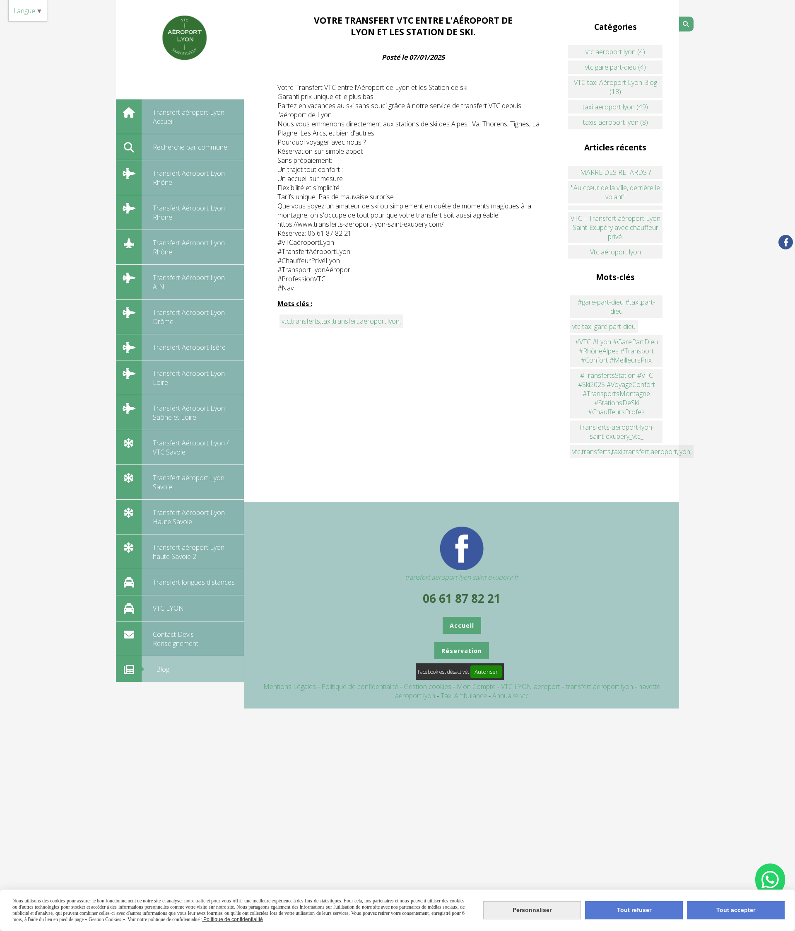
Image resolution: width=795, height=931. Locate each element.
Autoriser (486, 671)
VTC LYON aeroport (531, 686)
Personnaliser (532, 910)
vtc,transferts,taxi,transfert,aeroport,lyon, (341, 321)
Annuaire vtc (510, 695)
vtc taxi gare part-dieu (604, 326)
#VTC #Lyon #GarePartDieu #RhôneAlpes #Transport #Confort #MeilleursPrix (616, 351)
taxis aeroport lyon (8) (615, 122)
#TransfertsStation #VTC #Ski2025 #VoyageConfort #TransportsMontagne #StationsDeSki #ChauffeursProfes (616, 393)
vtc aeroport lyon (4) (615, 51)
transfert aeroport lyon (600, 686)
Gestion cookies (428, 686)
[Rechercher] (686, 24)
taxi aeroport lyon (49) (615, 106)
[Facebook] (785, 242)
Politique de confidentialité (359, 686)
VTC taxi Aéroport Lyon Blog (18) (615, 87)
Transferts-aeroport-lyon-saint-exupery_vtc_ (616, 432)
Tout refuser (634, 910)
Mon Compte (476, 686)
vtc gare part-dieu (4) (615, 67)
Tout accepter (735, 910)
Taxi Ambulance (465, 695)
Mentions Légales (289, 686)
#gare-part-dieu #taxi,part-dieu (616, 306)
